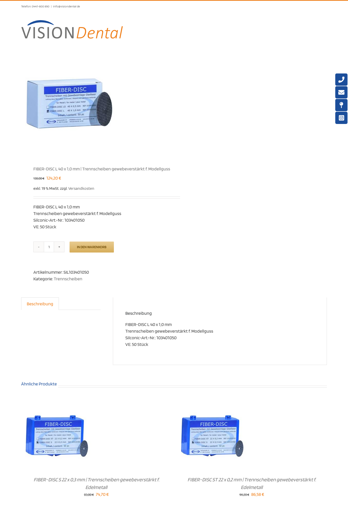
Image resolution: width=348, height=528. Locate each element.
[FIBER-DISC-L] (94, 105)
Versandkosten (81, 188)
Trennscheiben (68, 278)
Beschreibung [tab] (40, 303)
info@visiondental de (66, 6)
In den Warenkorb (91, 247)
